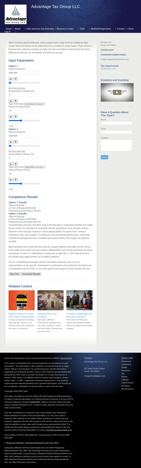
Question (105, 138)
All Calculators (127, 389)
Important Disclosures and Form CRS (41, 443)
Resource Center (65, 29)
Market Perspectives (101, 29)
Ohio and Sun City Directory (40, 29)
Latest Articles (127, 383)
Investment (126, 364)
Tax (122, 373)
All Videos (125, 386)
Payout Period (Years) (19, 107)
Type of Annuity (16, 104)
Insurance (125, 370)
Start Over (14, 274)
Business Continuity (15, 443)
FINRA (32, 402)
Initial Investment (17, 69)
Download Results (31, 274)
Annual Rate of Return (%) (21, 91)
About (17, 29)
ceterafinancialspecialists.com (59, 430)
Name (103, 119)
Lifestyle (125, 380)
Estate (124, 367)
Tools (82, 29)
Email (103, 129)
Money (124, 376)
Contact (121, 29)
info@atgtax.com (108, 68)
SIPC (38, 402)
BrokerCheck (66, 358)
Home (9, 29)
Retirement (126, 361)
